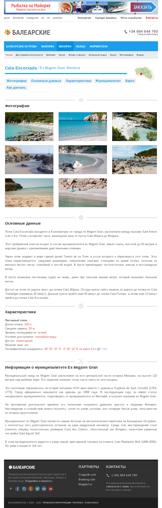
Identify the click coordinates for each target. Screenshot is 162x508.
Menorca (73, 68)
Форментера (99, 46)
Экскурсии (84, 18)
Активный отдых (98, 55)
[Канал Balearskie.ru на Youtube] (50, 489)
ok (42, 18)
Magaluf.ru (85, 484)
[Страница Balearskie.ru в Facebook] (17, 488)
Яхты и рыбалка (131, 18)
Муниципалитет (108, 81)
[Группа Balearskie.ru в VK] (43, 488)
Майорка (47, 46)
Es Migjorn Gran (52, 68)
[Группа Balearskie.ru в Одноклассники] (30, 488)
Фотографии (126, 55)
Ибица (80, 46)
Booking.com (87, 479)
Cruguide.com (87, 474)
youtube (57, 18)
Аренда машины (105, 18)
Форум (140, 55)
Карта (113, 55)
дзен (7, 18)
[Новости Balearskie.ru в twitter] (37, 488)
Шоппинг (51, 55)
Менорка (65, 46)
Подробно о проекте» (38, 481)
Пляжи (9, 55)
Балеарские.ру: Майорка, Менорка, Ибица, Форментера (28, 33)
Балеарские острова (21, 46)
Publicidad (91, 503)
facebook (18, 18)
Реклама (78, 503)
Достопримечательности (29, 55)
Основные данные (46, 81)
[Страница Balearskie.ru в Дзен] (10, 488)
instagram (32, 18)
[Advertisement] (136, 334)
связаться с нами (117, 486)
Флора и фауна (77, 55)
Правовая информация (57, 503)
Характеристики (78, 81)
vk (48, 18)
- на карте (67, 349)
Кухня (62, 55)
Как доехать (16, 87)
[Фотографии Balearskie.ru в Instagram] (24, 488)
